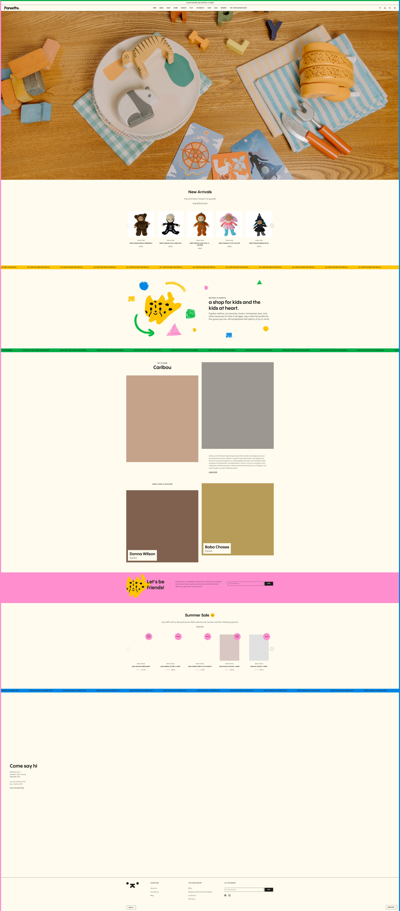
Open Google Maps (17, 787)
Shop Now (133, 558)
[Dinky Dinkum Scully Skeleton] (170, 224)
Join (268, 583)
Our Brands (155, 892)
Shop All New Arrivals (200, 203)
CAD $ (131, 907)
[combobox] (391, 907)
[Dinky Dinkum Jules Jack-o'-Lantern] (200, 224)
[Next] (272, 225)
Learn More (213, 472)
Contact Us (192, 895)
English (391, 907)
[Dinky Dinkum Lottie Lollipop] (229, 224)
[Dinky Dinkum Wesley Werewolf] (141, 224)
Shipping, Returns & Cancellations (200, 892)
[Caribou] (162, 418)
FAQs (190, 888)
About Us (154, 888)
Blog (152, 895)
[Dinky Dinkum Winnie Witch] (259, 224)
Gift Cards (191, 899)
